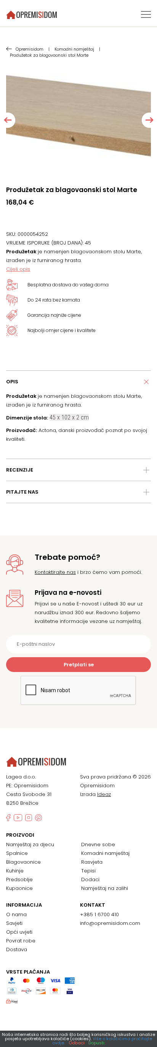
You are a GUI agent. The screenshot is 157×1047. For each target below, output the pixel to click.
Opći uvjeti (19, 932)
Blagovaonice (23, 862)
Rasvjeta (92, 862)
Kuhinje (15, 870)
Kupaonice (19, 888)
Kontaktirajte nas (55, 572)
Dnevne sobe (98, 844)
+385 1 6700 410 (99, 914)
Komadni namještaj (105, 853)
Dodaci (90, 879)
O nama (16, 914)
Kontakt (92, 905)
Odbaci (77, 1043)
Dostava (16, 949)
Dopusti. (96, 1043)
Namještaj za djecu (30, 844)
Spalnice (17, 853)
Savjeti (14, 923)
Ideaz (104, 794)
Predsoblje (19, 879)
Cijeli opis (18, 269)
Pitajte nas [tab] (22, 492)
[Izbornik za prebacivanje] (146, 14)
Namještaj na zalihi (104, 888)
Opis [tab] (12, 381)
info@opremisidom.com (110, 923)
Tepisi (88, 870)
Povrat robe (20, 940)
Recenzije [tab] (19, 469)
